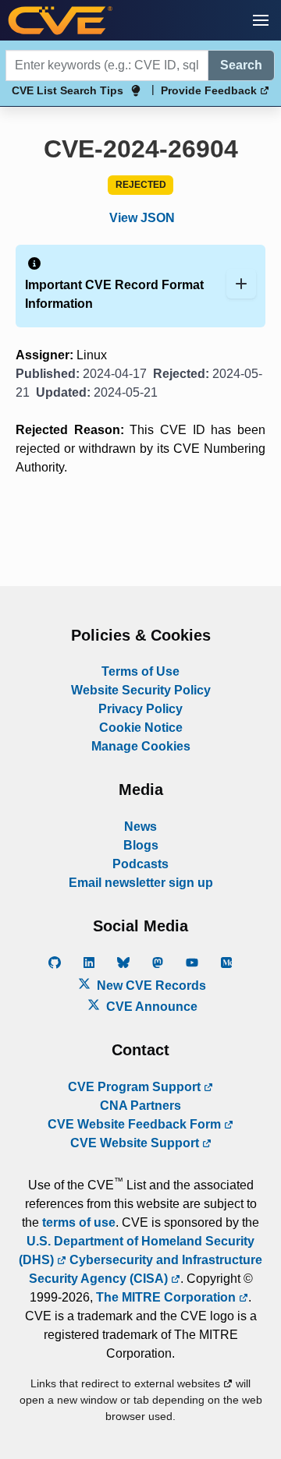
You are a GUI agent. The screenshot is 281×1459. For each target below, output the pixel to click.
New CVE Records (150, 985)
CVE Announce (150, 1006)
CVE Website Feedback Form (136, 1124)
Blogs (140, 845)
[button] (260, 20)
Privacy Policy (140, 708)
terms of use (79, 1222)
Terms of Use (140, 671)
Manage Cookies (140, 746)
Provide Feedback (210, 90)
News (140, 826)
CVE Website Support (136, 1143)
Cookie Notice (141, 727)
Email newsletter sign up (141, 882)
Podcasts (140, 864)
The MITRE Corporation (167, 1297)
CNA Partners (140, 1105)
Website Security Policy (141, 690)
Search (241, 65)
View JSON (142, 217)
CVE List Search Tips (67, 90)
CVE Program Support (136, 1086)
